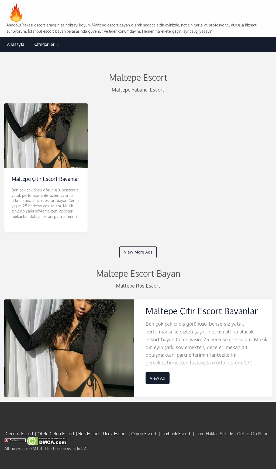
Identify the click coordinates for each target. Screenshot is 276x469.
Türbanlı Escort (176, 433)
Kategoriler (43, 44)
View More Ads (138, 252)
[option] (138, 348)
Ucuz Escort (114, 433)
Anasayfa (15, 44)
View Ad (157, 378)
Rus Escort (88, 433)
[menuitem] (15, 44)
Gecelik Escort (19, 433)
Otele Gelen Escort (55, 433)
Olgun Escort (144, 433)
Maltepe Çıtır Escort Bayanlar (45, 179)
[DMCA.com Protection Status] (46, 440)
